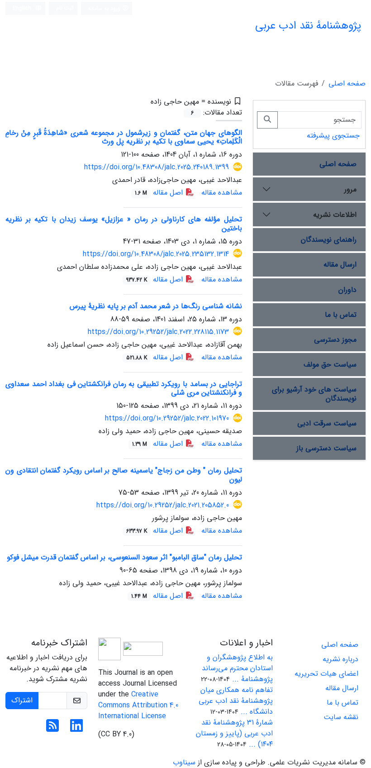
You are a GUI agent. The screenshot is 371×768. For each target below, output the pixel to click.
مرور (350, 189)
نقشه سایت (340, 717)
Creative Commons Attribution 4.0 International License (138, 705)
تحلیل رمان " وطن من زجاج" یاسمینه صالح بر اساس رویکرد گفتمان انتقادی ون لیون (123, 475)
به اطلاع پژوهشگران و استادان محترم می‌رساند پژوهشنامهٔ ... (237, 668)
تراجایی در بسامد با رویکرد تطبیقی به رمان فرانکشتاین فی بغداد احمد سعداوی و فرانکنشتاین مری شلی (123, 388)
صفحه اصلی (347, 83)
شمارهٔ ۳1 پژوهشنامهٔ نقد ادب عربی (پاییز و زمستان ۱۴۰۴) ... (234, 733)
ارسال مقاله (340, 264)
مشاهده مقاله (221, 192)
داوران (347, 290)
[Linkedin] (76, 729)
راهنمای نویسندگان (329, 239)
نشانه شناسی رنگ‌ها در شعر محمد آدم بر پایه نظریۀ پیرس (156, 306)
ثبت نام (65, 8)
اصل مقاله (160, 192)
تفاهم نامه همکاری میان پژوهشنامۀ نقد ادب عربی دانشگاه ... (236, 700)
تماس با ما (341, 314)
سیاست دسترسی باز (326, 448)
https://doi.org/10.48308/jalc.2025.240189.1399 (156, 167)
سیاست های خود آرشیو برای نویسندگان (314, 394)
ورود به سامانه (105, 8)
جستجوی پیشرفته (333, 135)
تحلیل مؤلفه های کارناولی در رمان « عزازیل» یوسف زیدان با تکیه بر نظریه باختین (123, 224)
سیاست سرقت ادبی (327, 423)
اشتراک (22, 700)
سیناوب (184, 762)
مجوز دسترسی (335, 339)
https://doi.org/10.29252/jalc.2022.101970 (167, 418)
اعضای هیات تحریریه (326, 673)
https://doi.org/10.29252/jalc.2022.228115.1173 (158, 332)
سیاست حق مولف (330, 364)
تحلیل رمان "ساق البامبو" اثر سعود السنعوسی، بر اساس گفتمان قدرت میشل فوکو (124, 557)
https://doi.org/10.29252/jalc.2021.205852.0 (162, 505)
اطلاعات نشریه (335, 214)
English (23, 8)
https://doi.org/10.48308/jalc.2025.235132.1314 (156, 254)
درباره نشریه (340, 659)
